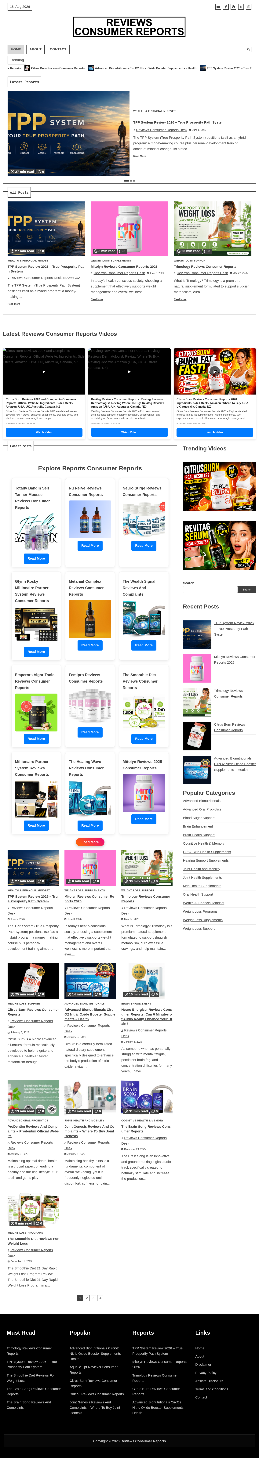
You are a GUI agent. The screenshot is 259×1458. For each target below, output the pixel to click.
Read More (139, 156)
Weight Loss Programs (25, 1233)
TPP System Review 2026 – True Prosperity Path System (157, 68)
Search (188, 583)
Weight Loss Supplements (111, 260)
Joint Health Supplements (202, 877)
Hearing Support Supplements (206, 860)
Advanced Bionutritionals (84, 1003)
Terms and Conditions (211, 1389)
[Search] (248, 49)
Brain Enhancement (136, 1003)
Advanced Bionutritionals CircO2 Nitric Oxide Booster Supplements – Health (59, 68)
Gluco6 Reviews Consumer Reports (97, 1394)
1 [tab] (126, 181)
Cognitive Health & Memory (142, 1120)
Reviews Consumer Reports (143, 1441)
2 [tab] (131, 181)
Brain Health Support (199, 835)
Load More (90, 842)
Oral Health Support (198, 894)
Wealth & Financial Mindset (154, 111)
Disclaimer (203, 1364)
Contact (58, 49)
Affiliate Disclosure (209, 1381)
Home (16, 49)
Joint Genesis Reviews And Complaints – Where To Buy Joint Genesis (89, 1131)
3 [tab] (134, 181)
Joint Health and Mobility (84, 1120)
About (35, 49)
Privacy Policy (206, 1373)
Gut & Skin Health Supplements (207, 852)
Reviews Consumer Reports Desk (161, 130)
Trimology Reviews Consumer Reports (205, 267)
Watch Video (44, 432)
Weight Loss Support (190, 260)
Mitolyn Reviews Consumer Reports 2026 (124, 267)
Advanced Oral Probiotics (28, 1120)
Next (100, 1298)
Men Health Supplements (202, 886)
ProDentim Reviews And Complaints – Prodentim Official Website (33, 1131)
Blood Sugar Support (199, 818)
